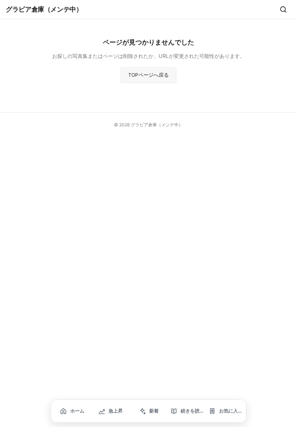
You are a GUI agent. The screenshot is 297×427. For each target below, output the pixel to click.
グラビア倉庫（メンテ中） (44, 9)
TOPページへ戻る (148, 75)
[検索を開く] (283, 9)
